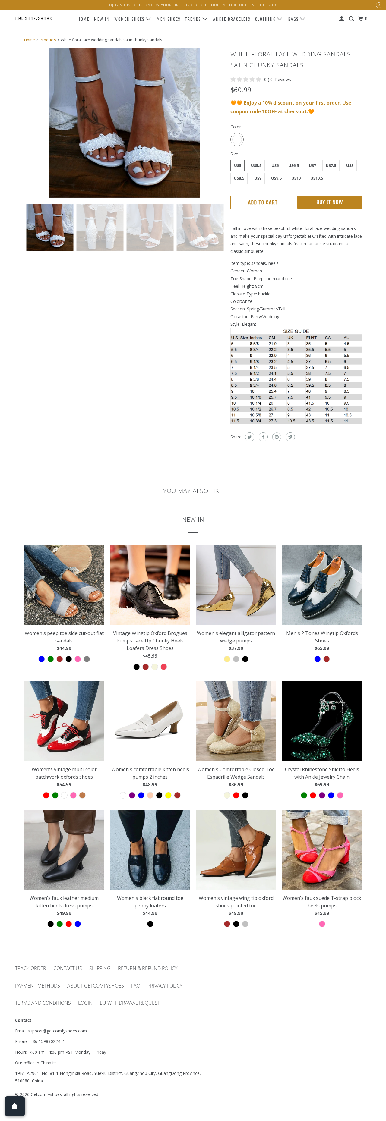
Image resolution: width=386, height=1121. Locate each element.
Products (48, 39)
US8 (349, 165)
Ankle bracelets (231, 19)
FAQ (135, 985)
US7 (312, 165)
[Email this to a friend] (289, 436)
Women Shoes (130, 19)
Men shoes (168, 19)
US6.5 (293, 165)
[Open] (15, 1106)
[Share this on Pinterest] (276, 436)
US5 (237, 165)
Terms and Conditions (43, 1003)
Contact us (67, 968)
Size (234, 154)
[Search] (352, 19)
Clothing (266, 19)
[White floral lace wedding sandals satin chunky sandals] (124, 123)
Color (235, 127)
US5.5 (256, 165)
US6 (275, 165)
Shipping (100, 968)
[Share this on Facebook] (262, 436)
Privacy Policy (164, 985)
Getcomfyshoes (33, 18)
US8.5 (239, 178)
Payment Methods (37, 985)
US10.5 (316, 178)
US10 (296, 178)
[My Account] (342, 19)
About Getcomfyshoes (95, 985)
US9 (257, 178)
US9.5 (276, 178)
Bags (294, 19)
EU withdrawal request (130, 1003)
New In (102, 19)
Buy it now (329, 202)
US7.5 (331, 165)
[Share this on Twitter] (249, 436)
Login (85, 1003)
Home (83, 19)
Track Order (30, 968)
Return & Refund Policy (147, 968)
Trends (193, 19)
